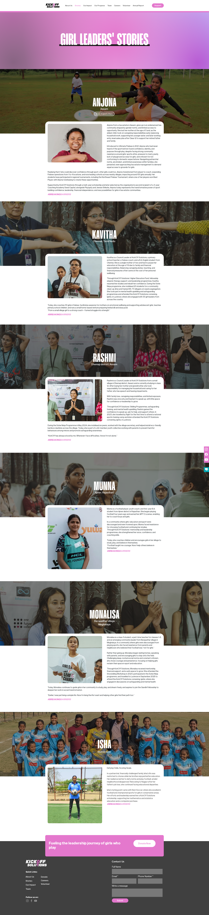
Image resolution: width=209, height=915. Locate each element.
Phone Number (145, 876)
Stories (29, 881)
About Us (30, 877)
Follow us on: (32, 897)
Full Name (116, 867)
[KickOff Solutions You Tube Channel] (206, 460)
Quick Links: (31, 872)
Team (28, 889)
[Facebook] (31, 900)
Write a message (120, 886)
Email (114, 876)
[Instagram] (27, 900)
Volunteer (45, 884)
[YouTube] (35, 900)
